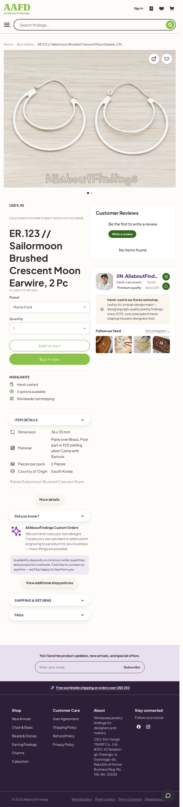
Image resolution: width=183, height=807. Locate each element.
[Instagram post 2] (123, 344)
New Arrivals (21, 719)
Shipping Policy (65, 727)
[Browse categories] (7, 24)
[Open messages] (168, 795)
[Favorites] (162, 9)
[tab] (88, 193)
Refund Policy (64, 736)
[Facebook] (138, 727)
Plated (14, 297)
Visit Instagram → (157, 331)
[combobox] (93, 25)
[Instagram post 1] (104, 344)
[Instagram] (148, 727)
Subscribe (132, 667)
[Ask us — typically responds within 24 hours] (166, 286)
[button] (49, 307)
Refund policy (82, 799)
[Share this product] (154, 59)
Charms (18, 753)
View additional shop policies (49, 583)
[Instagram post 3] (142, 344)
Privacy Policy (63, 744)
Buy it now (49, 359)
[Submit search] (170, 24)
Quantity (16, 319)
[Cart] (172, 9)
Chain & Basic (22, 727)
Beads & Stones (24, 736)
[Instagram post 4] (161, 344)
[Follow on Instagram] (166, 277)
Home (8, 44)
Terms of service (130, 799)
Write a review (122, 234)
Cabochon (20, 761)
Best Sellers (25, 44)
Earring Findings (24, 744)
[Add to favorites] (167, 59)
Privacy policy (105, 799)
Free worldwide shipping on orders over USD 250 (93, 687)
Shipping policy (156, 799)
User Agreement (66, 719)
